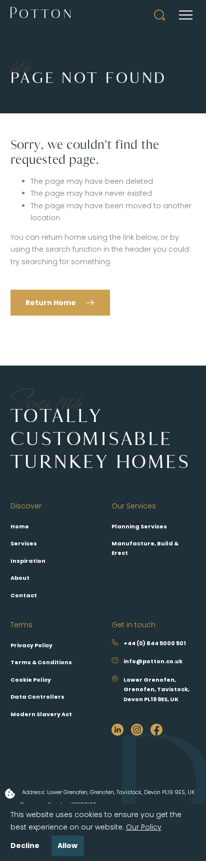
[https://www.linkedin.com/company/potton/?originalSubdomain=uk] (118, 729)
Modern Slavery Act (41, 714)
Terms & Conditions (41, 662)
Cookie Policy (30, 680)
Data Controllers (37, 697)
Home (19, 526)
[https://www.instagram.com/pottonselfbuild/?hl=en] (137, 729)
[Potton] (40, 15)
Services (23, 543)
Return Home (51, 303)
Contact (23, 595)
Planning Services (139, 526)
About (20, 578)
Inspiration (28, 561)
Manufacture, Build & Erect (145, 548)
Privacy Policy (31, 645)
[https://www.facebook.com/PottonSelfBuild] (156, 729)
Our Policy (144, 827)
